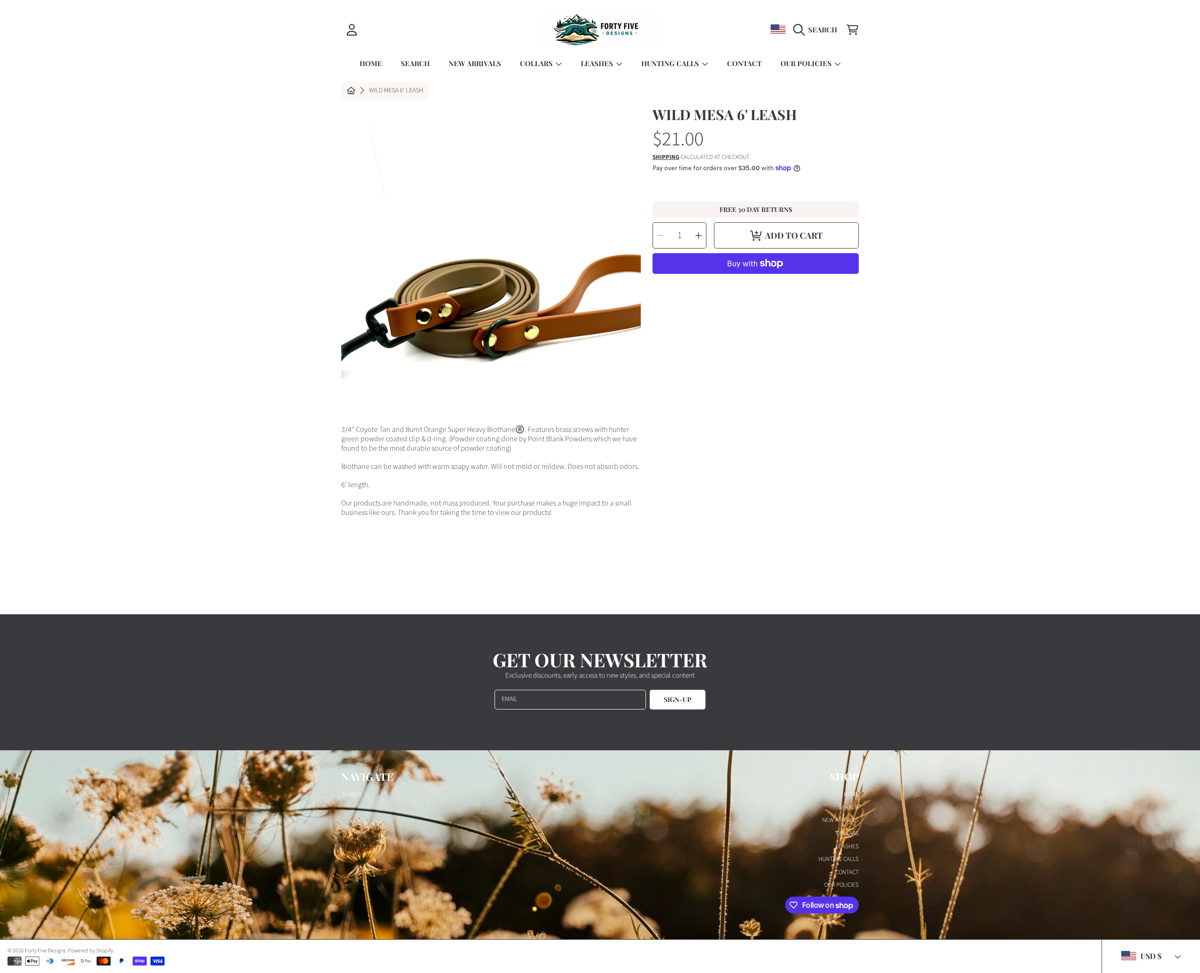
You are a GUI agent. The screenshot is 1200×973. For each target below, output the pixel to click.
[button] (817, 29)
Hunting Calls (671, 63)
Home (851, 794)
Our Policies (806, 63)
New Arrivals (840, 820)
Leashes (598, 63)
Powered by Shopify (90, 951)
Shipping (665, 157)
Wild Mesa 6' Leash (396, 91)
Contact (847, 872)
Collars (537, 63)
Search (351, 794)
